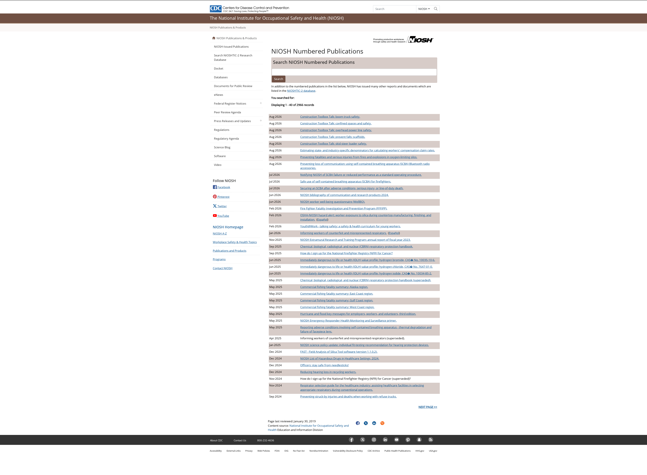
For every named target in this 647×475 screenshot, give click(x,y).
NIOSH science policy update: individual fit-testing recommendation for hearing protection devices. (364, 345)
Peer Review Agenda (227, 112)
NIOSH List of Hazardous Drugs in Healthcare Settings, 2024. (339, 358)
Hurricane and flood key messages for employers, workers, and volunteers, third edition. (358, 314)
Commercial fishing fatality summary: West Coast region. (337, 307)
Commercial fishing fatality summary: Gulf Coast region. (336, 300)
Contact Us (240, 440)
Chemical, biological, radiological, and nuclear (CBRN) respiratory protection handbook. (356, 246)
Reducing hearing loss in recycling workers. (328, 372)
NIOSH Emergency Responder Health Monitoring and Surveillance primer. (348, 320)
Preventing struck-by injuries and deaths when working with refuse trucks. (348, 396)
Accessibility (216, 450)
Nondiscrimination (319, 450)
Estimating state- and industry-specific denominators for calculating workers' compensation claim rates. (367, 150)
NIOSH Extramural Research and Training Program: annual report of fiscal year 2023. (355, 240)
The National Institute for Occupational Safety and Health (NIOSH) (277, 18)
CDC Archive (374, 450)
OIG (286, 450)
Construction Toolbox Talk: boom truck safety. (330, 117)
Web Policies (263, 450)
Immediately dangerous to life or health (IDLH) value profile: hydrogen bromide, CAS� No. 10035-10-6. (367, 260)
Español (322, 219)
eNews (218, 95)
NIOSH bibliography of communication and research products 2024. (344, 195)
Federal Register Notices (230, 103)
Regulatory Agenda (226, 138)
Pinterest (223, 197)
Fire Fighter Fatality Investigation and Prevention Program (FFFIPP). (343, 208)
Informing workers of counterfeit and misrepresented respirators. (343, 233)
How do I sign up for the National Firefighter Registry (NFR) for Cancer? (346, 253)
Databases (221, 77)
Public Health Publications (397, 450)
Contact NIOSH (223, 268)
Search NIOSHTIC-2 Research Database (233, 57)
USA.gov (433, 450)
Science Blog (222, 147)
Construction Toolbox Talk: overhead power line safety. (336, 130)
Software (220, 156)
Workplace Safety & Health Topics (235, 242)
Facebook (223, 187)
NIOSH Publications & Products (228, 27)
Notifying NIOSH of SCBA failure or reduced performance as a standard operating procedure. (361, 175)
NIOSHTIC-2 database (301, 91)
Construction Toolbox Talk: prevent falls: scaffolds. (332, 137)
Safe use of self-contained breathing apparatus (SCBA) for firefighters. (345, 181)
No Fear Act (299, 450)
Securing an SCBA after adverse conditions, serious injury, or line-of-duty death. (351, 188)
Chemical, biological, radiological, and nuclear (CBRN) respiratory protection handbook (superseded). (365, 280)
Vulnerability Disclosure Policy (348, 450)
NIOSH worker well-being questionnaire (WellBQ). (332, 202)
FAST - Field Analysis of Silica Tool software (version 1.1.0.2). (338, 352)
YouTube (223, 216)
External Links (234, 450)
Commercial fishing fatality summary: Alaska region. (334, 287)
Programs (219, 259)
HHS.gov (419, 450)
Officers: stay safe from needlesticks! (324, 365)
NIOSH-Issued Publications (231, 46)
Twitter (222, 206)
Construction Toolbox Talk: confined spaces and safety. (336, 123)
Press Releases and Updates (232, 121)
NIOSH (422, 9)
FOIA (277, 450)
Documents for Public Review (233, 86)
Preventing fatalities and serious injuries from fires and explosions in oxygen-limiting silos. (358, 157)
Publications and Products (229, 251)
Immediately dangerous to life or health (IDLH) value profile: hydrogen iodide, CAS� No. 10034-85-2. (366, 273)
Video (217, 165)
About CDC (216, 440)
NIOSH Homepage (228, 226)
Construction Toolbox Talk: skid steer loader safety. (333, 143)
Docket (218, 68)
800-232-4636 (265, 440)
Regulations (221, 130)
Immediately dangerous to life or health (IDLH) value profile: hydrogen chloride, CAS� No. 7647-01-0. (366, 267)
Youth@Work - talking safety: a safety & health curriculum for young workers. (350, 226)
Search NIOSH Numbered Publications (314, 62)
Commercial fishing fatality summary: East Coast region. (336, 294)
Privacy (249, 450)
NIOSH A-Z (220, 233)
